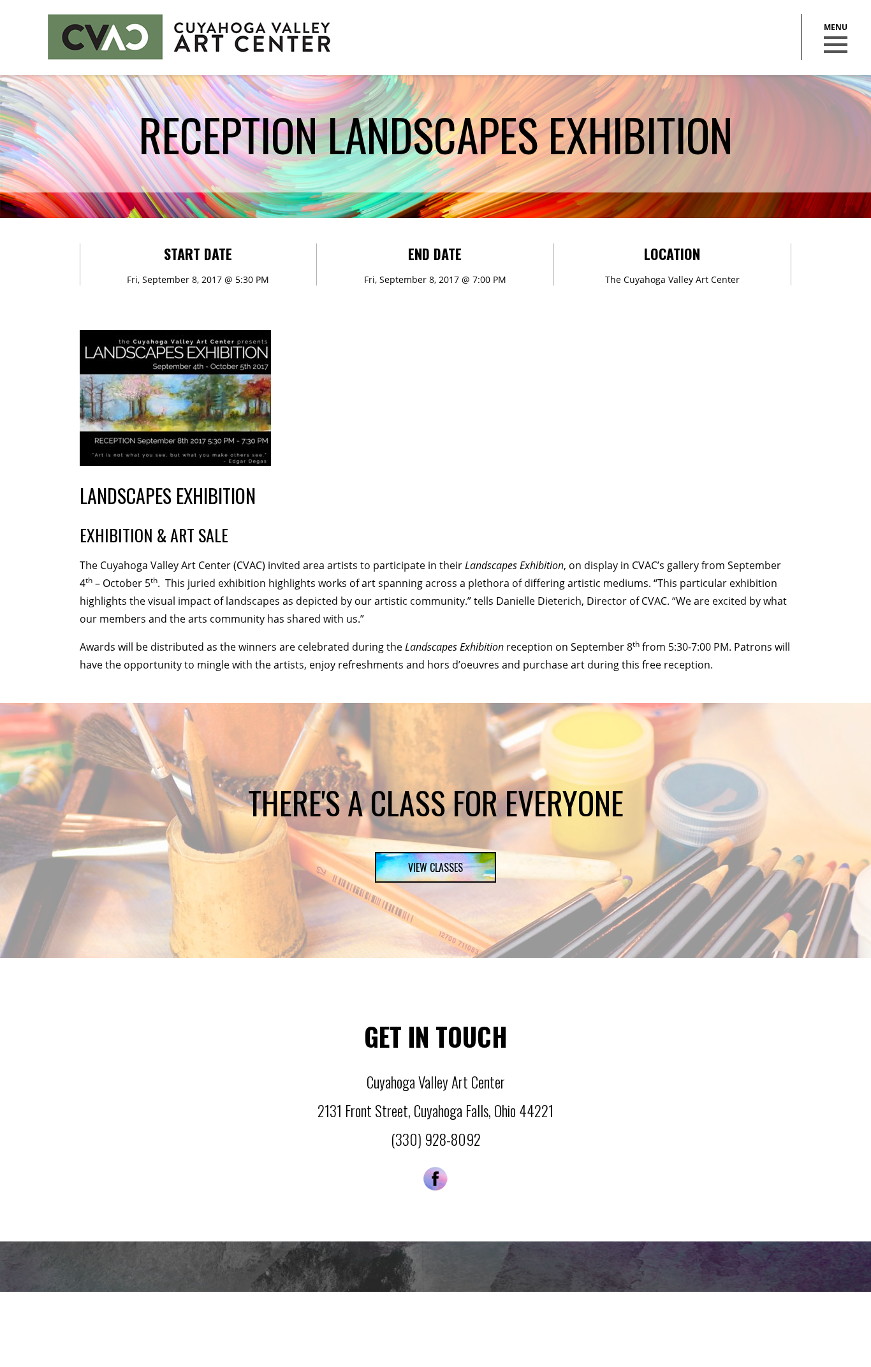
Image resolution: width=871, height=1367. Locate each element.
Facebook (435, 1178)
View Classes (435, 867)
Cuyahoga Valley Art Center (189, 37)
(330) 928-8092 (436, 1139)
